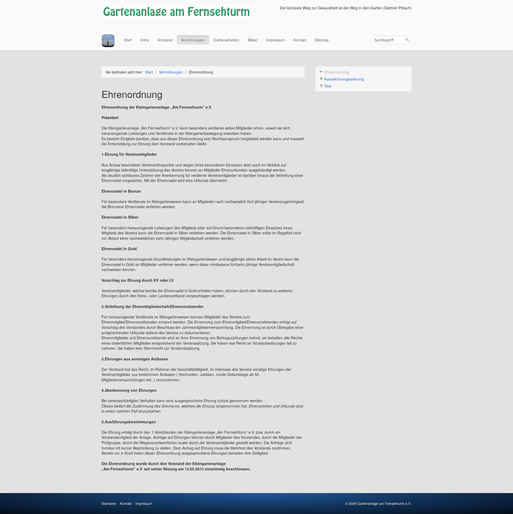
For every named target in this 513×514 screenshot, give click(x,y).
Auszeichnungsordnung (343, 79)
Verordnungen (193, 40)
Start (128, 40)
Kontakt (299, 40)
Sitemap (322, 40)
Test (327, 86)
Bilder (252, 40)
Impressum (275, 40)
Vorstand (164, 40)
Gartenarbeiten (226, 40)
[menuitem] (128, 40)
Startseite (109, 503)
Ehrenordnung (336, 72)
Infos (145, 40)
